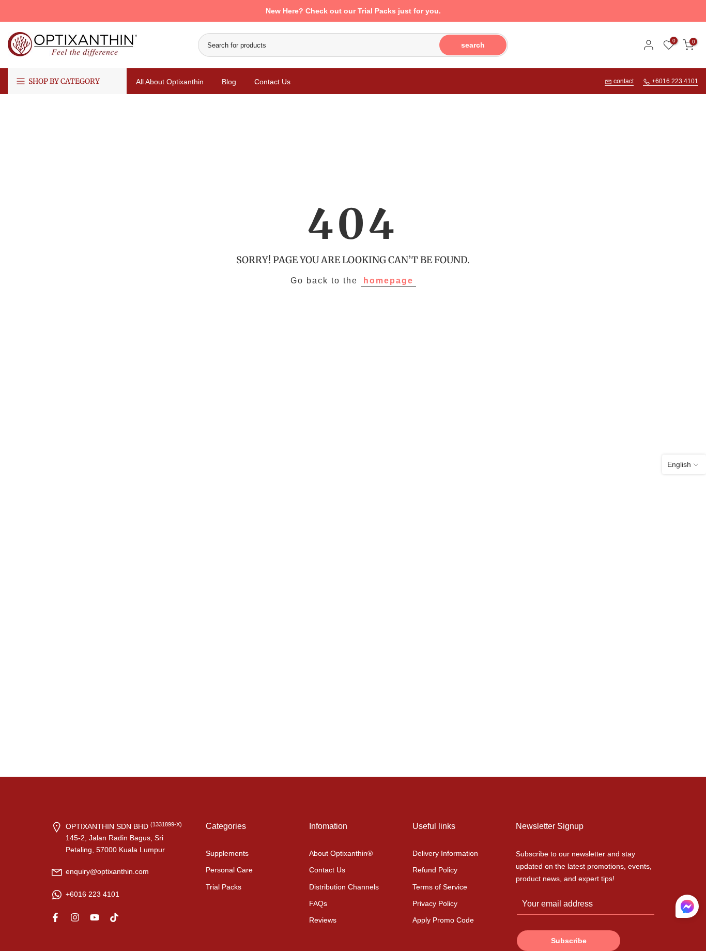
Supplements (227, 853)
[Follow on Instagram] (75, 917)
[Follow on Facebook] (55, 917)
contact (623, 81)
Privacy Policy (434, 903)
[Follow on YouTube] (94, 917)
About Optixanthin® (341, 853)
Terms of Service (439, 887)
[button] (687, 909)
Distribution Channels (344, 887)
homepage (388, 280)
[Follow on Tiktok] (114, 917)
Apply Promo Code (443, 920)
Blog (229, 82)
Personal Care (229, 870)
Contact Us (272, 82)
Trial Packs (223, 887)
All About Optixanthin (170, 82)
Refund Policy (434, 870)
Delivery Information (445, 853)
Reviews (322, 920)
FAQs (318, 903)
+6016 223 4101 (674, 81)
